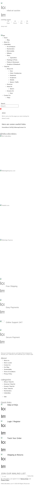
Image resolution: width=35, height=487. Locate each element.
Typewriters (13, 57)
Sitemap (16, 127)
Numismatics (10, 49)
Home (5, 37)
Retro (8, 55)
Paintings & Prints (12, 60)
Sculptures (13, 77)
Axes (11, 71)
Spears (12, 88)
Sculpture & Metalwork (13, 64)
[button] (3, 103)
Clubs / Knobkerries (15, 73)
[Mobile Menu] (1, 33)
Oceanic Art (10, 91)
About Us (6, 42)
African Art (10, 68)
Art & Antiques (11, 46)
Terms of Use (24, 479)
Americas (9, 84)
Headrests (13, 75)
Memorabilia (10, 51)
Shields (12, 80)
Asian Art (9, 86)
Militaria (9, 53)
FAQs (8, 97)
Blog (8, 40)
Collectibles (7, 44)
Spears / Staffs (14, 82)
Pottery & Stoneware (13, 62)
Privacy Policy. (5, 480)
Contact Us (7, 95)
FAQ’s (12, 127)
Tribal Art (6, 66)
